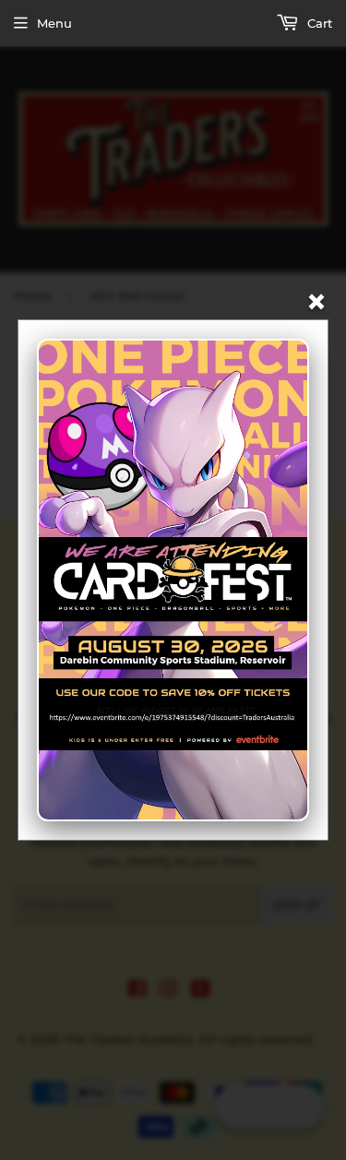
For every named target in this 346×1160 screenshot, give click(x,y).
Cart (318, 23)
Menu (54, 23)
